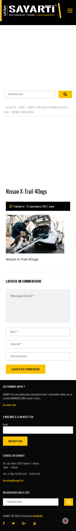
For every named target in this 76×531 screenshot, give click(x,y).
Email (5, 424)
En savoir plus (9, 405)
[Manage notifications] (65, 521)
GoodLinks (38, 516)
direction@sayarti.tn (13, 480)
